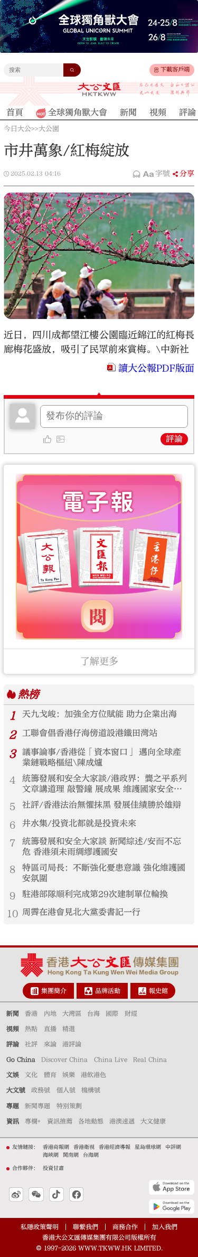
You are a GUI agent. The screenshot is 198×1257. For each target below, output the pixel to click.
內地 (50, 1013)
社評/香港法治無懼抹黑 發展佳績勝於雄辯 (101, 805)
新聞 (12, 1013)
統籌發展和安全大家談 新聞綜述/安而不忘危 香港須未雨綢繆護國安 (101, 847)
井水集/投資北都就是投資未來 (79, 823)
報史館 (158, 991)
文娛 (12, 1074)
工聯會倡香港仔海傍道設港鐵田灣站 (89, 733)
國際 (112, 1013)
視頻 (12, 1029)
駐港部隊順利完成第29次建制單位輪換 (95, 894)
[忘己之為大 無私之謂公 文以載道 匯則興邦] (167, 89)
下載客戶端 (175, 69)
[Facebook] (76, 1194)
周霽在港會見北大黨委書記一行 (81, 912)
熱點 (31, 1029)
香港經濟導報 (114, 1147)
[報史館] (142, 991)
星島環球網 (148, 1147)
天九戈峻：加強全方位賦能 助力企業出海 (99, 714)
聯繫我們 (85, 1227)
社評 (31, 1044)
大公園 (49, 129)
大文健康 (153, 1121)
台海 (93, 1013)
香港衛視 (84, 1147)
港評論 (71, 1044)
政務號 (40, 1090)
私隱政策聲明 (40, 1227)
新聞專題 (37, 1106)
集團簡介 (54, 991)
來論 (50, 1044)
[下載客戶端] (156, 70)
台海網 (91, 1155)
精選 (68, 1029)
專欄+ (33, 1121)
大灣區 (71, 1013)
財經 (131, 1013)
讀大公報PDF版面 (156, 368)
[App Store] (171, 1187)
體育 (50, 1074)
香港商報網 (56, 1147)
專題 (12, 1106)
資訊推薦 (59, 1121)
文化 (31, 1074)
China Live (110, 1059)
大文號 (15, 1090)
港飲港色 (93, 1074)
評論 (174, 439)
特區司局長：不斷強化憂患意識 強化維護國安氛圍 (103, 873)
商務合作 (125, 1227)
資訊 (12, 1121)
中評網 (173, 1147)
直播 (50, 1029)
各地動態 (90, 1121)
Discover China (64, 1059)
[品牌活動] (88, 991)
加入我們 (164, 1227)
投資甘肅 (53, 1168)
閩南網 (71, 1155)
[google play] (171, 1206)
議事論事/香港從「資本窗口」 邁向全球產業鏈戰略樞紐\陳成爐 (101, 757)
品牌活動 (107, 991)
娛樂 (68, 1074)
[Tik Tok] (56, 1194)
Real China (150, 1059)
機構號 (90, 1090)
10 (12, 914)
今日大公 (17, 129)
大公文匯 (99, 89)
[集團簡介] (35, 991)
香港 (31, 1013)
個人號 (66, 1090)
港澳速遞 (122, 1121)
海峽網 (51, 1155)
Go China (20, 1059)
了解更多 (99, 661)
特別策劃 (69, 1106)
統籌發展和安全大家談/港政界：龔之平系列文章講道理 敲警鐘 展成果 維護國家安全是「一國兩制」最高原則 (104, 784)
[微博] (16, 1194)
